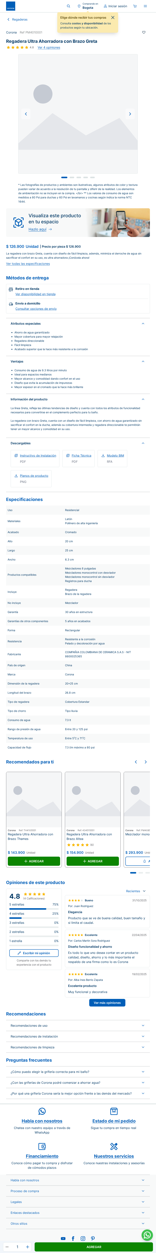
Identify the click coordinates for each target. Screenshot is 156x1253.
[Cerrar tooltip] (113, 17)
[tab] (64, 177)
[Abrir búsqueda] (68, 6)
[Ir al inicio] (10, 6)
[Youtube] (63, 1238)
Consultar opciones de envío (36, 309)
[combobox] (136, 891)
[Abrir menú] (145, 6)
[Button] (25, 114)
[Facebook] (73, 1238)
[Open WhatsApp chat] (147, 1235)
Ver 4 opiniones (49, 47)
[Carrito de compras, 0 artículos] (135, 6)
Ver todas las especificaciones (28, 264)
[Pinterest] (92, 1238)
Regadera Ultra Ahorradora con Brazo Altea (89, 836)
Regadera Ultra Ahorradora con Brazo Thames (30, 836)
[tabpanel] (78, 114)
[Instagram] (83, 1238)
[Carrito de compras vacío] (135, 6)
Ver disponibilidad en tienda (35, 294)
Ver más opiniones (107, 1003)
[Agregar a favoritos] (144, 32)
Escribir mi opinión (36, 953)
